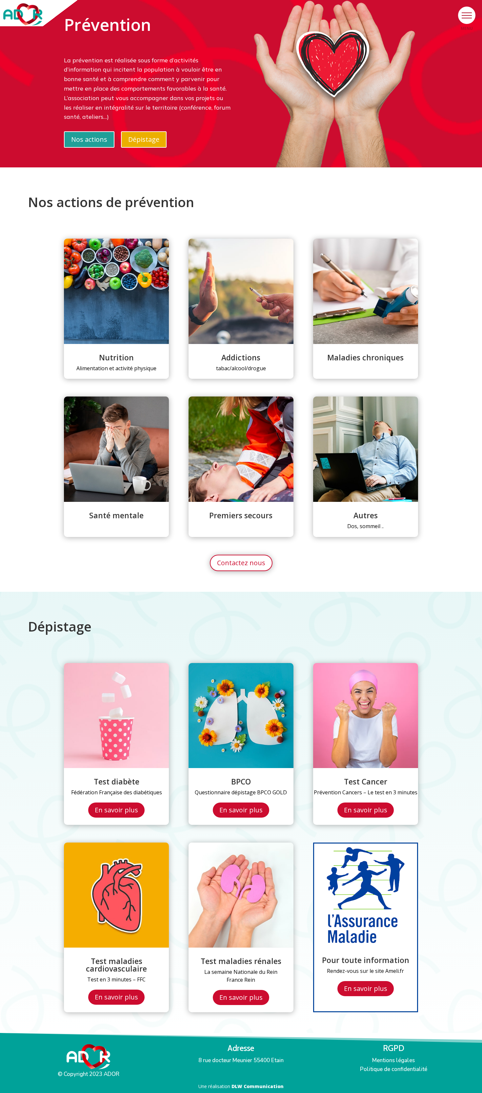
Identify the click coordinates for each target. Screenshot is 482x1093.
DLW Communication (257, 1086)
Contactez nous (241, 562)
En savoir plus (116, 809)
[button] (466, 15)
